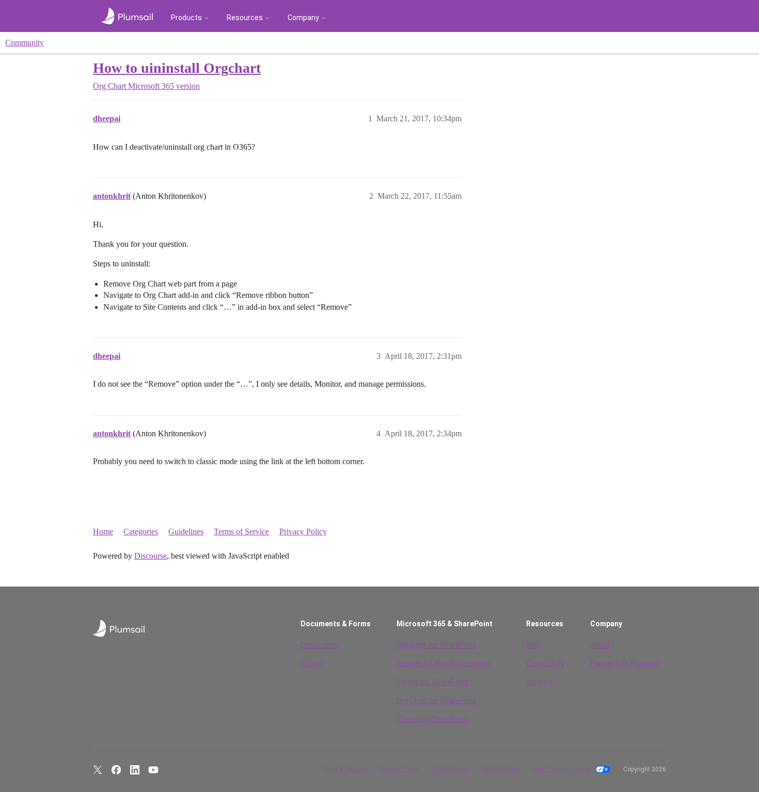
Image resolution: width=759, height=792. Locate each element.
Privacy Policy (303, 531)
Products (186, 17)
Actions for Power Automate (443, 663)
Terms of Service (241, 531)
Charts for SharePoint (432, 719)
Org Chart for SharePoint (437, 700)
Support (539, 682)
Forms (312, 663)
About (600, 645)
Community (24, 42)
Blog (533, 645)
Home (103, 531)
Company (303, 17)
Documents (320, 645)
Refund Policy (500, 769)
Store (648, 17)
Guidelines (185, 531)
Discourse (150, 555)
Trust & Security (344, 769)
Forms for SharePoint (432, 682)
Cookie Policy (449, 769)
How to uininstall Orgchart (177, 68)
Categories (140, 531)
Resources (245, 17)
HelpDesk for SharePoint (436, 645)
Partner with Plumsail (624, 663)
